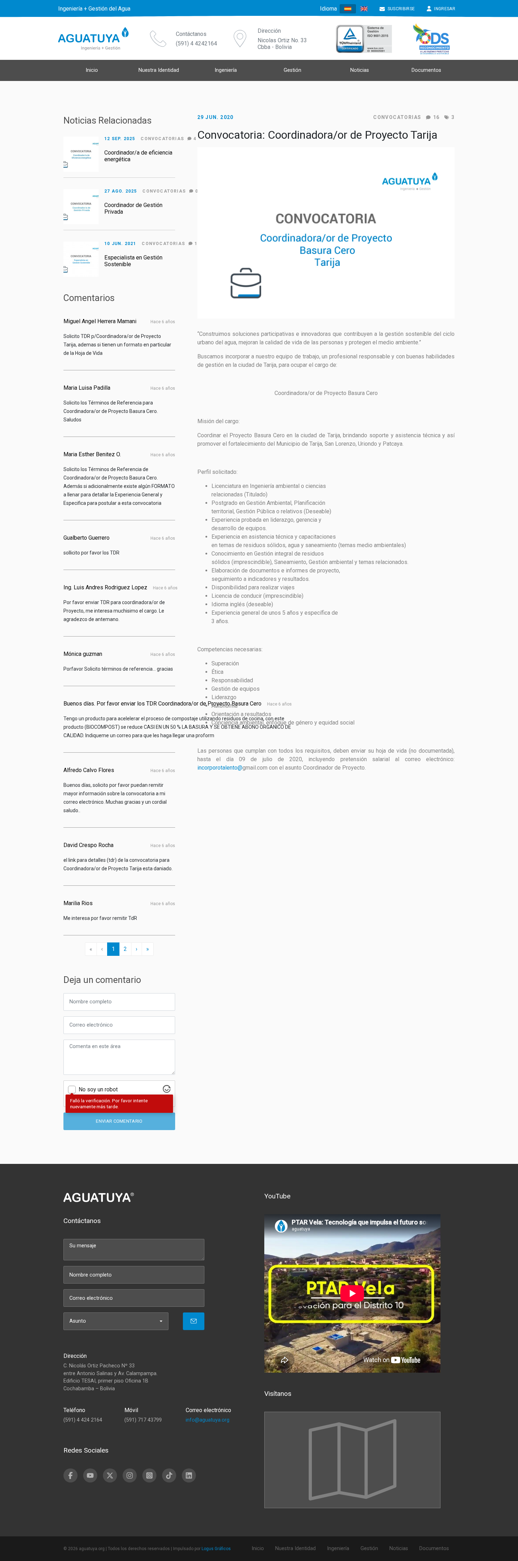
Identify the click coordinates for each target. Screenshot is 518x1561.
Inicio (92, 70)
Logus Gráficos (216, 1548)
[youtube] (90, 1475)
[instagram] (130, 1475)
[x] (110, 1475)
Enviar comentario (119, 1121)
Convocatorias (397, 117)
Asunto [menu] (77, 1321)
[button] (136, 949)
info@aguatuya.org (207, 1420)
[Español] (348, 9)
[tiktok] (169, 1475)
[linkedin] (189, 1475)
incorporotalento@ (219, 767)
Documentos (426, 70)
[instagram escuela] (149, 1475)
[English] (364, 8)
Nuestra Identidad (158, 70)
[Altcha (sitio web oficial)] (167, 1090)
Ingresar (444, 8)
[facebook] (70, 1475)
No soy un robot (98, 1089)
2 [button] (125, 949)
